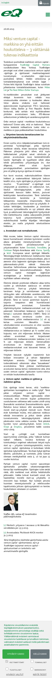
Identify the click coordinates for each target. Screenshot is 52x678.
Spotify (46, 250)
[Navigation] (48, 14)
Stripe (6, 427)
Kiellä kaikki (40, 654)
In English (5, 3)
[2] (41, 319)
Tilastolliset (16, 670)
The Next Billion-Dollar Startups (24, 90)
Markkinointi (40, 670)
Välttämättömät (16, 662)
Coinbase (8, 250)
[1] (10, 314)
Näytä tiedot (40, 674)
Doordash (31, 247)
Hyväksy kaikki (15, 654)
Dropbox (18, 427)
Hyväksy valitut (14, 674)
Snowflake (41, 247)
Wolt (9, 253)
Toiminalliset (41, 662)
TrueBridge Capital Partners (35, 65)
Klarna (39, 250)
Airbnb (46, 424)
